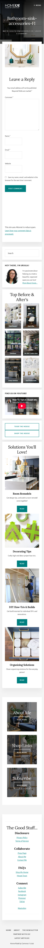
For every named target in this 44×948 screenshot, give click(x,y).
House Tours (22, 876)
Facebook (22, 891)
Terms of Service (22, 841)
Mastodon (22, 908)
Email (7, 150)
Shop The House (22, 433)
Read (22, 509)
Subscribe (22, 888)
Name (7, 136)
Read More (22, 720)
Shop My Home (22, 872)
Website (8, 164)
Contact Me (22, 860)
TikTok (22, 902)
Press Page (22, 853)
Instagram (22, 895)
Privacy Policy (22, 838)
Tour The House (22, 426)
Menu (38, 5)
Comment (9, 97)
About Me (22, 857)
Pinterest (22, 898)
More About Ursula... (30, 283)
